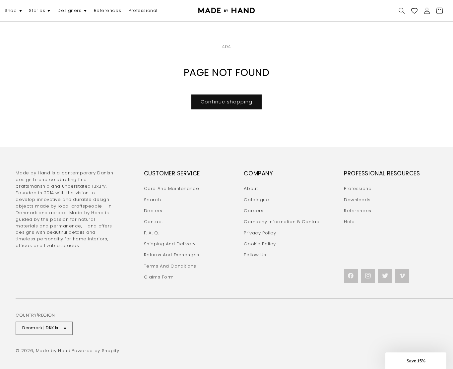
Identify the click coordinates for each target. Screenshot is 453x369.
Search (152, 200)
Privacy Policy (260, 233)
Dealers (153, 211)
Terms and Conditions (170, 266)
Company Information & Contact (282, 221)
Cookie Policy (260, 244)
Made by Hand (53, 350)
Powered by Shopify (95, 350)
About (251, 188)
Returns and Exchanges (171, 255)
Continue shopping (226, 101)
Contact (153, 221)
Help (349, 221)
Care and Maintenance (171, 188)
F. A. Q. (151, 233)
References (357, 211)
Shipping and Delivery (170, 244)
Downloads (357, 200)
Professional (358, 188)
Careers (253, 211)
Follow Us (255, 255)
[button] (13, 10)
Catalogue (256, 200)
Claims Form (159, 277)
